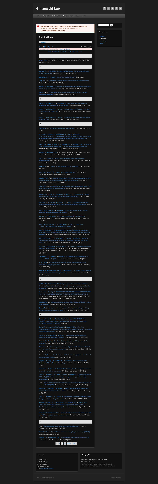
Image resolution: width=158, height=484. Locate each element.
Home (38, 16)
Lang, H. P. (42, 81)
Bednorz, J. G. (62, 202)
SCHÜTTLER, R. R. (52, 224)
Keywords (104, 42)
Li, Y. (40, 134)
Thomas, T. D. (80, 270)
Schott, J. (70, 369)
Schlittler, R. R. (62, 103)
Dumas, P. (42, 308)
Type (49, 47)
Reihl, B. (70, 202)
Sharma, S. (53, 246)
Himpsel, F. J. (50, 172)
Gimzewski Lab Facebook (104, 8)
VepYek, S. (61, 319)
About (64, 16)
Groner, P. (42, 109)
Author (41, 47)
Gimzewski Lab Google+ (112, 8)
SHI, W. (70, 134)
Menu (83, 16)
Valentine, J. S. (66, 144)
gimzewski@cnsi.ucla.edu (47, 468)
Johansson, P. (43, 194)
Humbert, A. (53, 202)
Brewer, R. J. (54, 319)
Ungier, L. (60, 270)
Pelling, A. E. (51, 134)
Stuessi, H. (70, 319)
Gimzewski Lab (50, 477)
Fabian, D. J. (42, 388)
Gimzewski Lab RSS (120, 8)
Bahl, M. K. (51, 402)
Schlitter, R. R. (61, 369)
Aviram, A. (62, 355)
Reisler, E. (73, 246)
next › (69, 443)
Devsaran (118, 477)
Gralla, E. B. (57, 144)
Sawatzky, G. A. (52, 270)
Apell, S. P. (69, 194)
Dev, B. (67, 388)
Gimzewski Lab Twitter (108, 8)
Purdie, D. (59, 375)
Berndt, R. (42, 86)
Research (46, 16)
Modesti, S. (53, 256)
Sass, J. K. (53, 369)
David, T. (41, 375)
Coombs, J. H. (43, 438)
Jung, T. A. (42, 172)
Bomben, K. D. (43, 402)
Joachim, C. (42, 71)
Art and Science (74, 16)
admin (90, 466)
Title (45, 47)
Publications (56, 16)
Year (53, 47)
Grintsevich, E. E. (44, 246)
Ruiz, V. (41, 158)
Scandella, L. (43, 186)
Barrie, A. (61, 388)
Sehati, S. (50, 144)
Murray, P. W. (43, 60)
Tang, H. (72, 224)
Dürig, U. (41, 397)
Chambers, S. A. (72, 402)
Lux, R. (45, 134)
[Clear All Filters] (65, 49)
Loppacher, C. (43, 302)
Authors (104, 40)
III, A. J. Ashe (43, 262)
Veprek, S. (61, 109)
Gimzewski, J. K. (53, 71)
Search (43, 42)
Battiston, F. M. (43, 178)
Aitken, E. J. (42, 347)
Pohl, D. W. (60, 397)
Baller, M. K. (42, 128)
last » (74, 443)
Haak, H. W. (42, 270)
